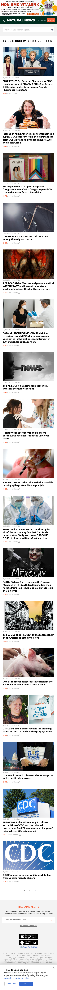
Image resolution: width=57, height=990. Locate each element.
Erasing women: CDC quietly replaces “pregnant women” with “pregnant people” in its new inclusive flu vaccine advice (27, 189)
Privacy (7, 955)
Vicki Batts (17, 725)
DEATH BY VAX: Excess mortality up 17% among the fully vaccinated (25, 238)
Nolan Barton (18, 429)
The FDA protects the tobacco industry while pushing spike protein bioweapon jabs (28, 484)
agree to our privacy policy (16, 978)
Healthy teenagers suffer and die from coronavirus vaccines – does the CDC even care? (26, 435)
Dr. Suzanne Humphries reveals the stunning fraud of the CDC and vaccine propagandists (27, 730)
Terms (14, 955)
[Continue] (52, 920)
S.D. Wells (17, 78)
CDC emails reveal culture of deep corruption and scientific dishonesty (28, 777)
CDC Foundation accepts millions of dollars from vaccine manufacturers (27, 876)
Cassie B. (17, 772)
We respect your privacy (28, 926)
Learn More (11, 984)
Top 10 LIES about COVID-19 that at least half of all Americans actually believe (28, 636)
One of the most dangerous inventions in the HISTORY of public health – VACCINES (28, 683)
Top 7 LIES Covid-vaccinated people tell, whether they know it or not (25, 387)
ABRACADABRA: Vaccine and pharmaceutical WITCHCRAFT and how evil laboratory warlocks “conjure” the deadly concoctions (28, 286)
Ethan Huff (17, 183)
